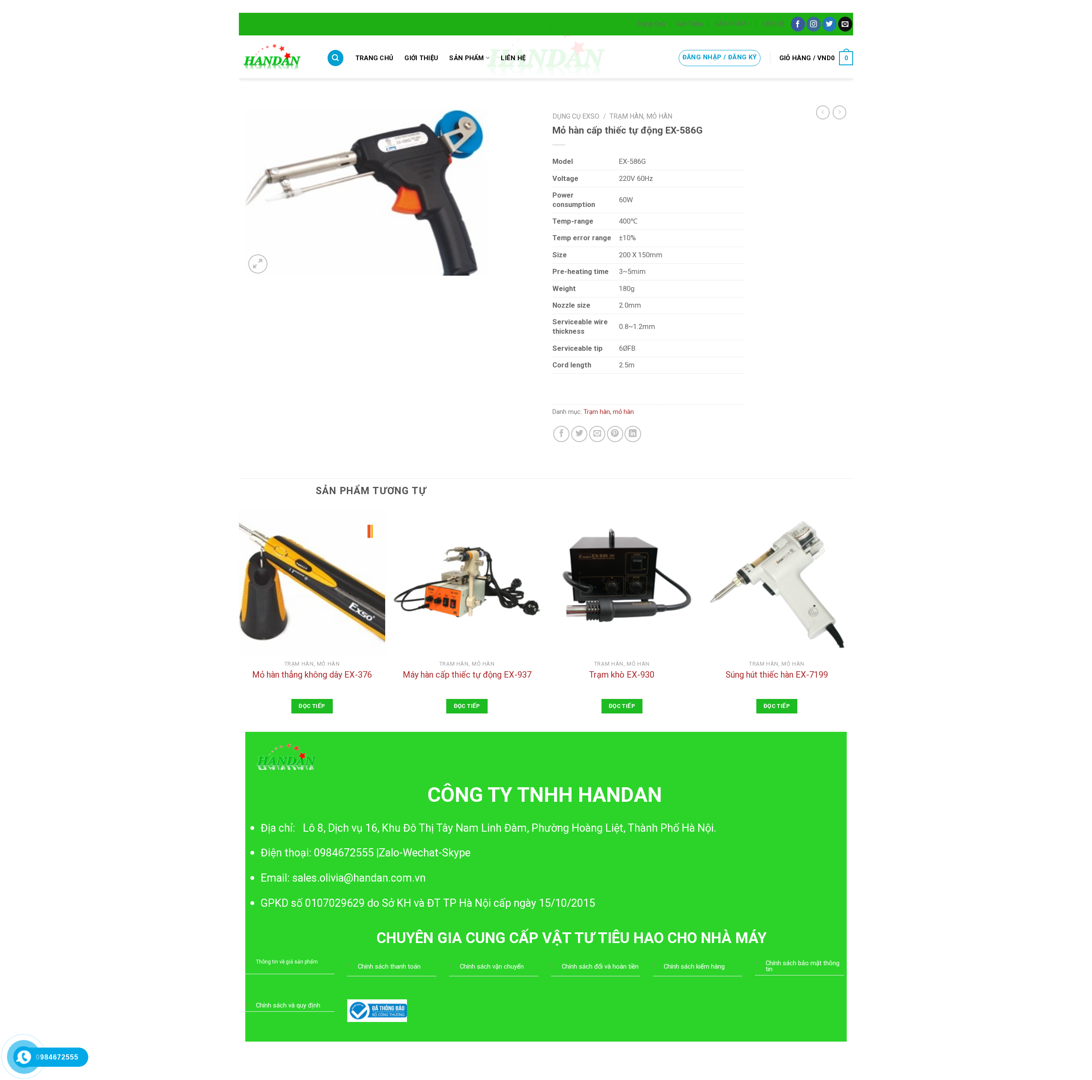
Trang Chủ (651, 24)
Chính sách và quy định (288, 1005)
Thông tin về (271, 962)
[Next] (849, 619)
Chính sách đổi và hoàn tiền (600, 966)
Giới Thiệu (689, 24)
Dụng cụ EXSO (575, 116)
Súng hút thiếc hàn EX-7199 (777, 675)
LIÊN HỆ (773, 24)
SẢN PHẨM (730, 24)
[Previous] (239, 619)
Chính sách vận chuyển (492, 966)
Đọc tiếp (312, 706)
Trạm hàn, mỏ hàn (641, 116)
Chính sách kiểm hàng (694, 966)
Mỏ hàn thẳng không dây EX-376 (312, 675)
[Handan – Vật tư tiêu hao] (276, 57)
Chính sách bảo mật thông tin (802, 966)
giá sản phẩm (302, 962)
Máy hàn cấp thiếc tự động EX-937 (467, 675)
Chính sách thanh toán (389, 966)
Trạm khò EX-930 (621, 675)
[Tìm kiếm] (335, 58)
